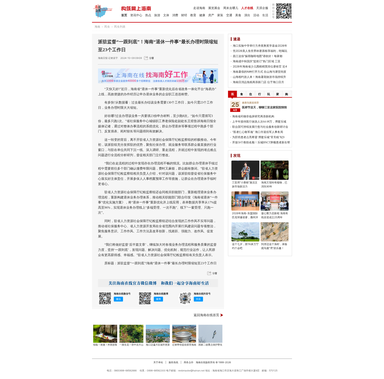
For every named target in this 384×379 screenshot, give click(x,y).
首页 (124, 15)
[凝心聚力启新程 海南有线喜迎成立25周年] (275, 201)
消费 (175, 15)
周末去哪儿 (230, 8)
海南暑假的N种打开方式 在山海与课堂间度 (259, 71)
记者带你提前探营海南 (184, 344)
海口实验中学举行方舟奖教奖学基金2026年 (260, 45)
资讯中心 (136, 15)
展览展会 (214, 8)
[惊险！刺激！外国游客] (105, 334)
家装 (220, 15)
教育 (193, 15)
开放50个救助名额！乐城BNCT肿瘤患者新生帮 (261, 142)
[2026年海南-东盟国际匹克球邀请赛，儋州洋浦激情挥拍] (245, 201)
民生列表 (119, 26)
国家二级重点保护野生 (210, 344)
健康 (202, 15)
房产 (211, 15)
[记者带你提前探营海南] (184, 334)
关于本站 (158, 362)
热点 (148, 15)
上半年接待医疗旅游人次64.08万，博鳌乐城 (259, 121)
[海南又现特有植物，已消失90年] (275, 170)
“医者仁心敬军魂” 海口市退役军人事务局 (257, 132)
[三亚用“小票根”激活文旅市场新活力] (245, 170)
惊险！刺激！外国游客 (105, 344)
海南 (97, 26)
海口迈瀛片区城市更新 (158, 344)
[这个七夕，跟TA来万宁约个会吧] (245, 231)
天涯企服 (262, 8)
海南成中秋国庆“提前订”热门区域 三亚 (256, 61)
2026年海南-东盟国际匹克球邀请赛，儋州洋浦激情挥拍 (245, 217)
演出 (247, 15)
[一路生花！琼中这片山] (131, 334)
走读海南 (199, 8)
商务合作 (188, 362)
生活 (265, 15)
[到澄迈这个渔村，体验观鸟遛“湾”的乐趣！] (275, 231)
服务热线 (173, 362)
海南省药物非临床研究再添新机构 (253, 116)
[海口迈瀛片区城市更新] (158, 334)
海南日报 (103, 57)
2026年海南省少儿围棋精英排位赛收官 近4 (260, 66)
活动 (256, 15)
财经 (184, 15)
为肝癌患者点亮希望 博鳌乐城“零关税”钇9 (258, 137)
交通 (229, 15)
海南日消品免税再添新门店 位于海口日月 (258, 82)
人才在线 (247, 8)
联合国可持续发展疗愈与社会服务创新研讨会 (260, 126)
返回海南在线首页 (206, 315)
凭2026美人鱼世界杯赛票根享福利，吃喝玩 (260, 50)
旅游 (157, 15)
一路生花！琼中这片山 (131, 344)
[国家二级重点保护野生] (210, 334)
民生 (107, 26)
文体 (166, 15)
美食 (238, 15)
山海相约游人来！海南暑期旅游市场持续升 (259, 76)
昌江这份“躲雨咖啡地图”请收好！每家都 (257, 56)
